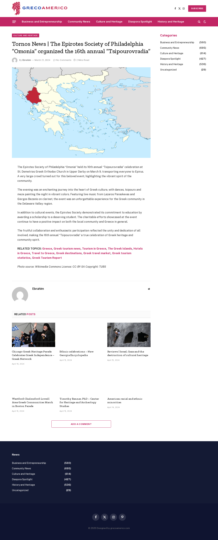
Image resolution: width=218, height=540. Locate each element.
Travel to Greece (43, 253)
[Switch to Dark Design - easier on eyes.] (204, 21)
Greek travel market (97, 253)
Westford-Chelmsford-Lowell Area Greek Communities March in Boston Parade (32, 402)
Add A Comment (81, 424)
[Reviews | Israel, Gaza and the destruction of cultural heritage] (129, 335)
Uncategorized (168, 69)
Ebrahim (26, 60)
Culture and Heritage (109, 21)
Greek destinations (69, 253)
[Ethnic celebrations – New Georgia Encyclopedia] (81, 335)
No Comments (63, 60)
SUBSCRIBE (197, 8)
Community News (79, 21)
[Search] (199, 22)
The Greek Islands (120, 248)
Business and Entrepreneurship (42, 21)
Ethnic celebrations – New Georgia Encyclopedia (77, 353)
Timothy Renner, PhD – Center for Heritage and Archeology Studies (79, 402)
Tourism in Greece (94, 248)
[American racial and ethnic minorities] (129, 382)
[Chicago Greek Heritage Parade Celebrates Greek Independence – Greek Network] (33, 335)
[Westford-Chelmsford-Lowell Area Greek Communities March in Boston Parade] (33, 382)
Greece (47, 248)
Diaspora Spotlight (140, 21)
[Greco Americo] (39, 8)
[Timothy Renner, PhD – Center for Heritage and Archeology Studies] (81, 382)
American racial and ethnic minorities (124, 400)
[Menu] (14, 22)
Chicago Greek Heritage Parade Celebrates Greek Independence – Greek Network (33, 355)
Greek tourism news (67, 248)
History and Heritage (171, 21)
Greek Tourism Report (47, 257)
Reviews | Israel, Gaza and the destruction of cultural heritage (127, 353)
